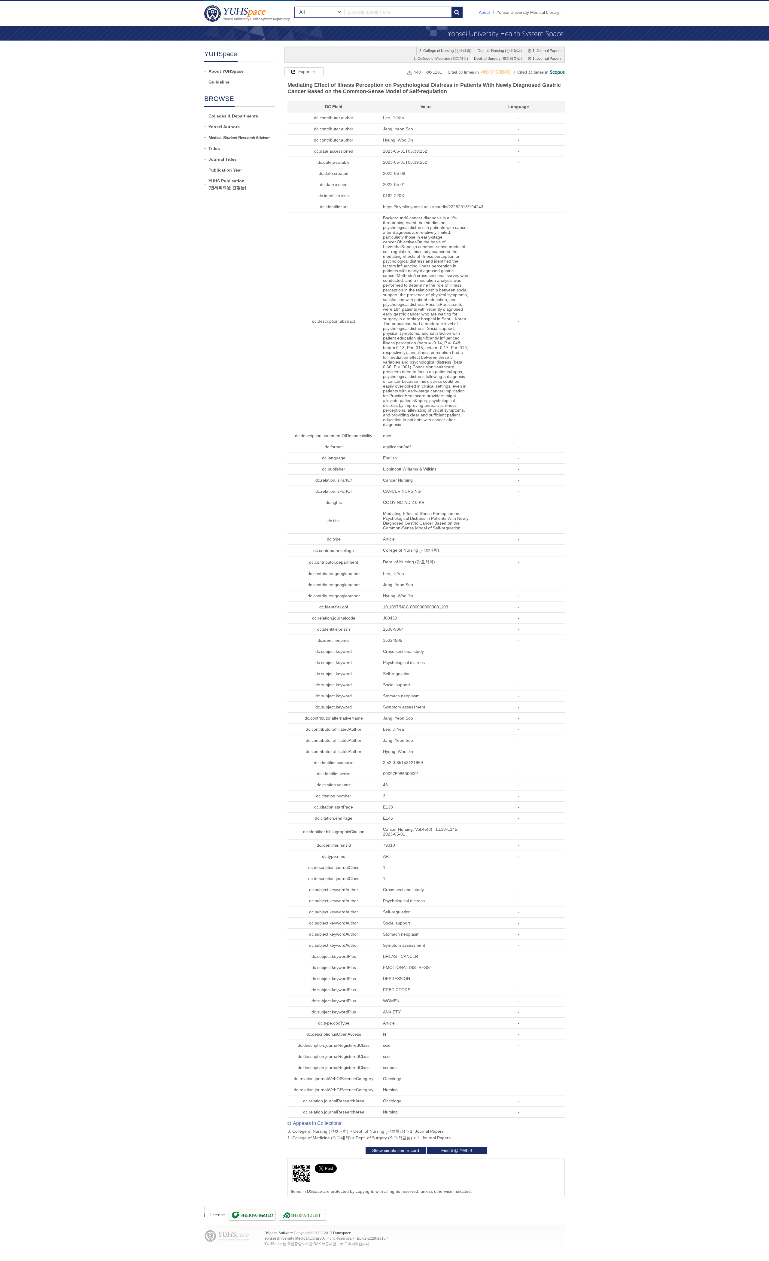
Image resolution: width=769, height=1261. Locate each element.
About (484, 12)
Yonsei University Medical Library (528, 12)
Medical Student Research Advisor (238, 137)
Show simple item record (395, 1150)
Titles (214, 148)
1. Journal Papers (547, 51)
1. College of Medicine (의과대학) (441, 58)
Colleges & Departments (233, 116)
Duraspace (342, 1233)
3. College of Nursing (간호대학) (445, 51)
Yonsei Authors (224, 126)
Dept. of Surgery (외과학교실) (498, 58)
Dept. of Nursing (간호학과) (500, 51)
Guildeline (218, 82)
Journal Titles (222, 159)
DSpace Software (278, 1233)
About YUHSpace (226, 71)
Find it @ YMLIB (456, 1150)
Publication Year (225, 170)
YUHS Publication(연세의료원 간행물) (227, 184)
